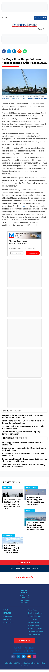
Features (7, 613)
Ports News (32, 619)
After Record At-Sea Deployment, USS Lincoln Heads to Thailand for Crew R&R (12, 504)
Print (11, 568)
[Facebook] (13, 656)
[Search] (6, 18)
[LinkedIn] (18, 656)
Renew (35, 568)
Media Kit (41, 29)
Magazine (7, 619)
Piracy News (32, 610)
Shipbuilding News (35, 613)
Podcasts (7, 616)
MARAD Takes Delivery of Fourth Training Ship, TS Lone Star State (11, 549)
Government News (35, 629)
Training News (33, 625)
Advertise (24, 593)
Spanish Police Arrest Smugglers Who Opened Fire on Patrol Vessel (35, 500)
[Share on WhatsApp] (25, 51)
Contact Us (24, 598)
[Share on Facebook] (4, 51)
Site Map (24, 603)
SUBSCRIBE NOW (40, 18)
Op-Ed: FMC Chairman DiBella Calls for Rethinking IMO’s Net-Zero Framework (23, 465)
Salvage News (33, 622)
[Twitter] (24, 656)
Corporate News (34, 635)
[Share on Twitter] (9, 51)
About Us (24, 590)
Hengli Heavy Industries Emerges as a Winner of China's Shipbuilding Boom (22, 422)
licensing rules (24, 206)
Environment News (35, 632)
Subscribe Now (33, 253)
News (5, 610)
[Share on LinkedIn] (14, 51)
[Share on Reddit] (19, 51)
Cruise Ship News (34, 616)
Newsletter (26, 568)
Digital (17, 568)
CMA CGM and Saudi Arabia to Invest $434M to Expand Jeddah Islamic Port (35, 526)
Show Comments (24, 577)
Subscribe (24, 640)
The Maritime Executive (37, 98)
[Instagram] (34, 656)
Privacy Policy (24, 600)
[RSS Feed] (29, 656)
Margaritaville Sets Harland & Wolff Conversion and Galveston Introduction (23, 416)
